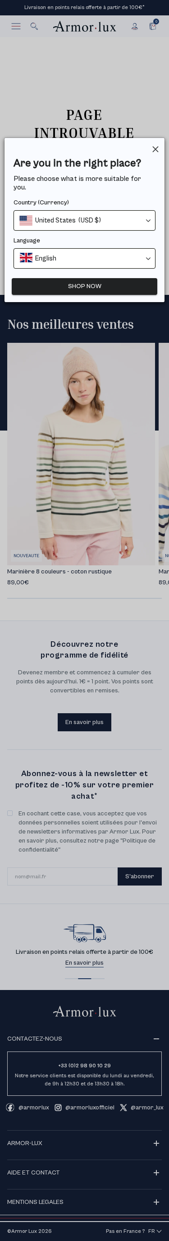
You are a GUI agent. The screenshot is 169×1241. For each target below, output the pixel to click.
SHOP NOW (84, 286)
